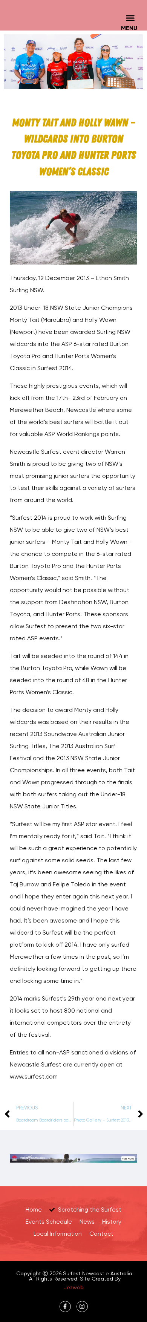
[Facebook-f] (65, 1306)
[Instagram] (82, 1306)
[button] (130, 18)
